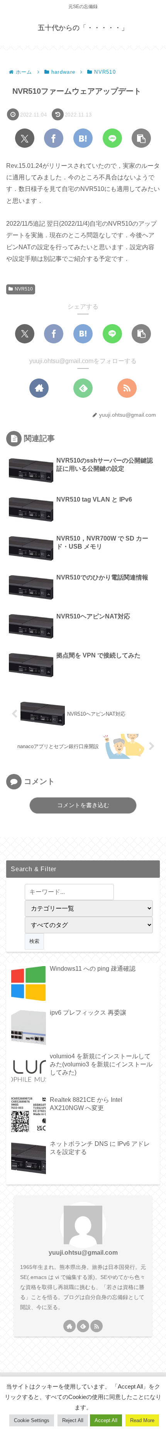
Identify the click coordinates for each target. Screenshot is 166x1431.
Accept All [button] (106, 1420)
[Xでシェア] (24, 138)
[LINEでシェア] (112, 138)
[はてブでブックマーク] (83, 138)
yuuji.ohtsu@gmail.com (83, 1252)
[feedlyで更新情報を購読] (83, 388)
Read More (142, 1420)
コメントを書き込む (83, 805)
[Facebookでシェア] (53, 138)
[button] (141, 138)
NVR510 (24, 289)
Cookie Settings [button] (31, 1420)
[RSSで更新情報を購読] (127, 388)
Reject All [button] (72, 1420)
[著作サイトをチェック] (39, 388)
